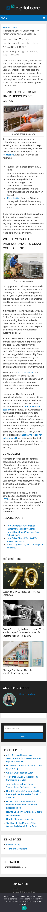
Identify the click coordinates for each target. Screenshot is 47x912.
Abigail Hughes (12, 51)
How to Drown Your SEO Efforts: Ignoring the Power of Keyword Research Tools (21, 804)
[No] (43, 902)
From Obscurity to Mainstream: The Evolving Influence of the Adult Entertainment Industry (23, 632)
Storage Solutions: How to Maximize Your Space (17, 672)
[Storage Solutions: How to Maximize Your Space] (23, 654)
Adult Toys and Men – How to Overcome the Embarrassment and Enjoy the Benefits (23, 758)
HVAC (5, 499)
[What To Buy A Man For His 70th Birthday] (23, 576)
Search (24, 736)
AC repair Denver (26, 372)
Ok (24, 908)
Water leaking (13, 198)
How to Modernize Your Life (20, 819)
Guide (16, 54)
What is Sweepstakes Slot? (19, 773)
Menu (4, 18)
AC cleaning (8, 155)
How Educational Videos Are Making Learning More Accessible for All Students (23, 794)
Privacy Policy (13, 844)
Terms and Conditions (16, 849)
